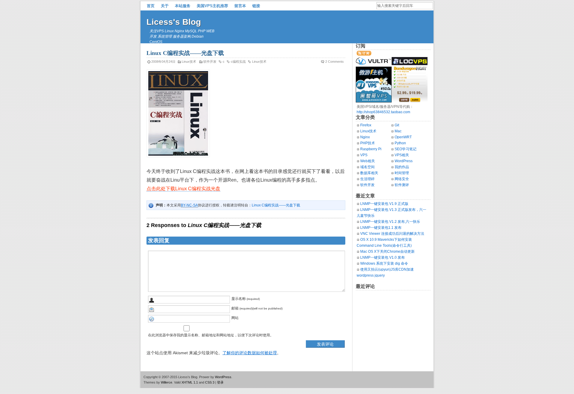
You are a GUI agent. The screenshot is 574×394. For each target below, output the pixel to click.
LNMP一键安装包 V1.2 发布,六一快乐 (390, 222)
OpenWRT (403, 137)
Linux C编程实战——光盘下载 (276, 205)
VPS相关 (402, 155)
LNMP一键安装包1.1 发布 (381, 228)
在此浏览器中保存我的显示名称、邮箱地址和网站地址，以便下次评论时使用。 (211, 335)
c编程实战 (238, 61)
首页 (151, 6)
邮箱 (235, 308)
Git (397, 125)
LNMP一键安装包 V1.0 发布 (382, 257)
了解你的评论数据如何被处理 (249, 352)
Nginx (365, 137)
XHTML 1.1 (189, 382)
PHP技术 (367, 143)
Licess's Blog (173, 22)
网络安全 (402, 179)
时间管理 (402, 173)
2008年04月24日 (163, 61)
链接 (256, 6)
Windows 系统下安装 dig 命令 (384, 263)
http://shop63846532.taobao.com (383, 112)
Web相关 (367, 161)
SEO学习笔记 (405, 149)
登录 (220, 382)
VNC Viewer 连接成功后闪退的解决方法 (392, 234)
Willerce (166, 382)
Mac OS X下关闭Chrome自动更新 (387, 251)
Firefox (365, 125)
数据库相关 (369, 173)
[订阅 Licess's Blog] (364, 54)
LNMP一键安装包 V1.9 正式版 (384, 204)
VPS (363, 155)
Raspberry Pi (370, 149)
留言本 (240, 6)
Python (400, 143)
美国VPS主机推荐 (212, 6)
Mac (398, 131)
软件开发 (209, 61)
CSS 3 (209, 382)
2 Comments (334, 61)
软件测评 (402, 185)
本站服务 (182, 6)
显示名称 (238, 299)
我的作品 (402, 167)
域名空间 (367, 167)
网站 (235, 318)
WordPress (404, 161)
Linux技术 (189, 61)
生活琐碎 (367, 179)
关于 (165, 6)
